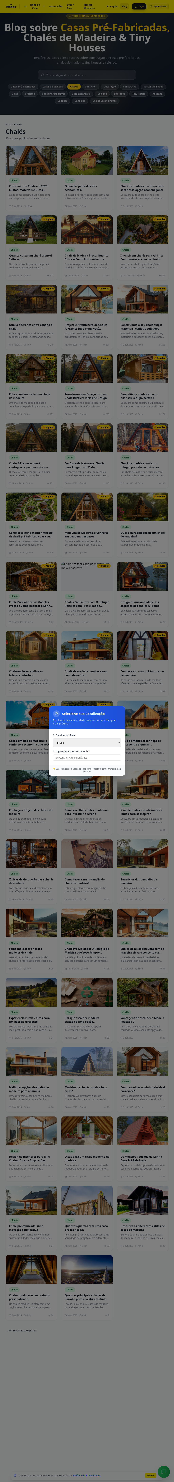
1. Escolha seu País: (64, 735)
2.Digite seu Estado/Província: (71, 751)
